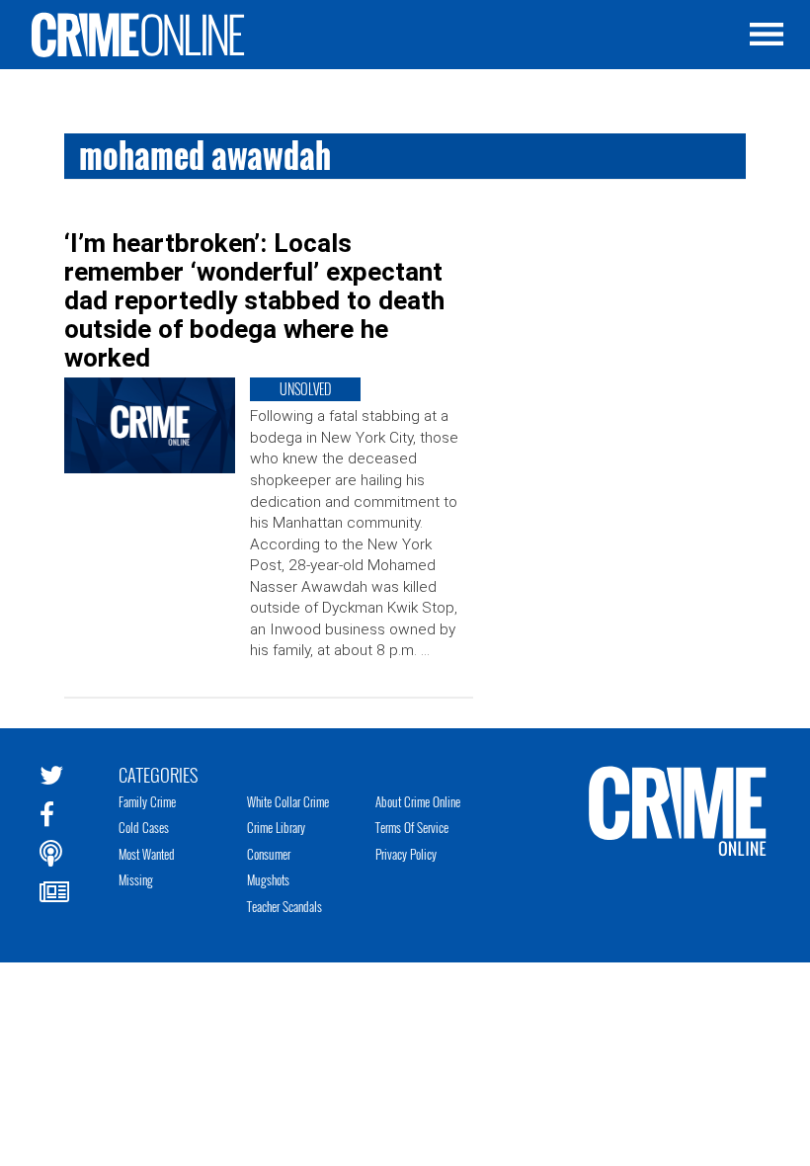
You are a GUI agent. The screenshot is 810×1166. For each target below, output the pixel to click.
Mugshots (268, 879)
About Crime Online (417, 801)
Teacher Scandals (284, 906)
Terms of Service (411, 827)
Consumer (268, 854)
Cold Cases (144, 827)
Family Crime (147, 801)
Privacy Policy (406, 854)
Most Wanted (147, 854)
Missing (136, 879)
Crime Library (276, 827)
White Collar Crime (288, 801)
